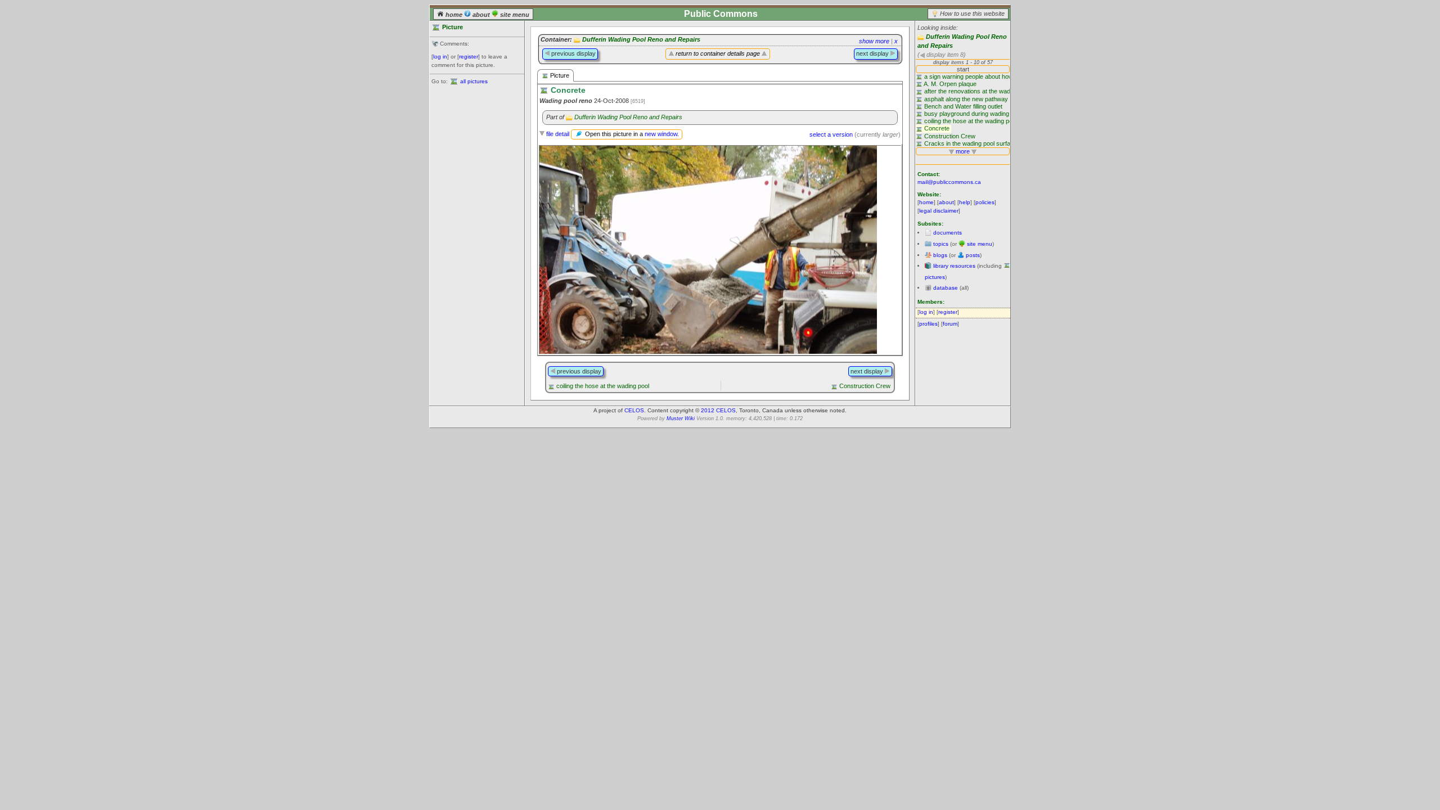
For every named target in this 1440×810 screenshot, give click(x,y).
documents (947, 233)
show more (874, 41)
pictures (935, 277)
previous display (573, 53)
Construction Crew (864, 385)
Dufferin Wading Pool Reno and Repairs (641, 39)
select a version (831, 134)
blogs (940, 255)
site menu (513, 14)
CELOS (634, 410)
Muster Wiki (681, 418)
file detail (557, 133)
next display (873, 53)
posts (973, 255)
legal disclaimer (938, 211)
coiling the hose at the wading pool (602, 385)
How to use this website (972, 13)
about (481, 14)
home (454, 14)
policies (984, 202)
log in (440, 56)
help (964, 202)
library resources (954, 266)
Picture (558, 75)
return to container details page (718, 53)
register (468, 56)
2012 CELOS (718, 410)
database (945, 288)
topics (940, 244)
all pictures (474, 81)
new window (661, 133)
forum (950, 324)
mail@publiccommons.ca (949, 182)
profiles (928, 324)
